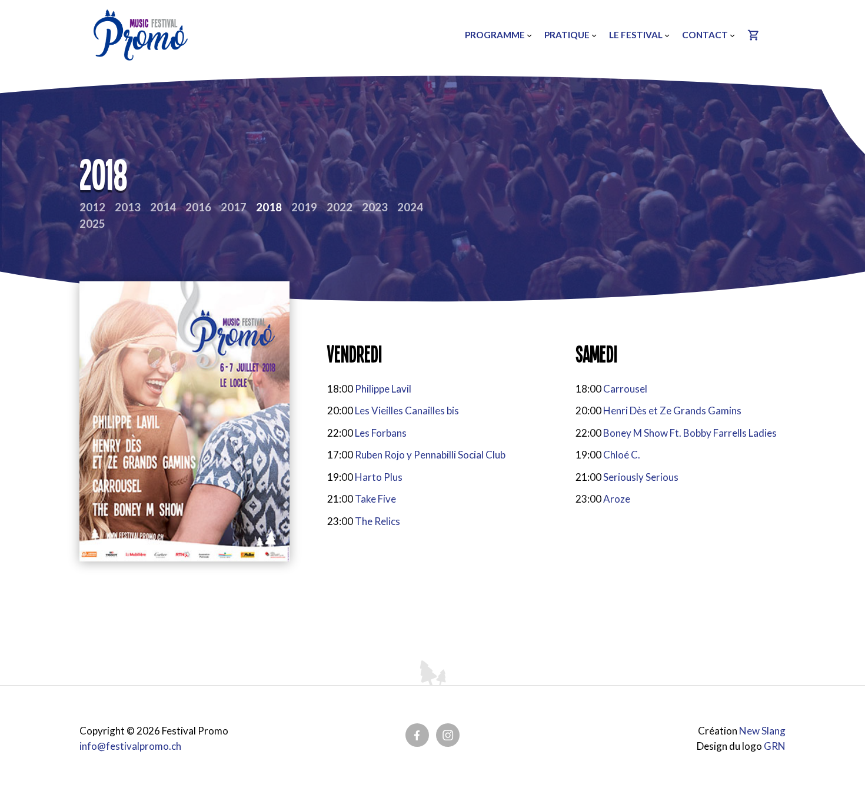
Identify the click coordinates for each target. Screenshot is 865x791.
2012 (92, 207)
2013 (128, 207)
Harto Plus (378, 477)
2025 (92, 223)
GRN (775, 746)
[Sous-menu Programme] (529, 35)
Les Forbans (381, 433)
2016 (198, 207)
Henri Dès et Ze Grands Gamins (672, 410)
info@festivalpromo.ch (130, 746)
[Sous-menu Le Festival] (667, 35)
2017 (234, 207)
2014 (163, 207)
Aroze (616, 499)
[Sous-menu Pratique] (594, 35)
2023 (375, 207)
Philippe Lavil (383, 389)
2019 (304, 207)
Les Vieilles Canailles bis (407, 410)
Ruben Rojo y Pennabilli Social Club (430, 454)
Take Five (375, 499)
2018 (269, 207)
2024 (410, 207)
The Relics (377, 521)
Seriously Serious (640, 477)
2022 (339, 207)
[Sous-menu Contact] (732, 35)
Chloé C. (621, 454)
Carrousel (625, 389)
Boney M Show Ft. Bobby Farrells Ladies (690, 433)
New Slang (762, 730)
